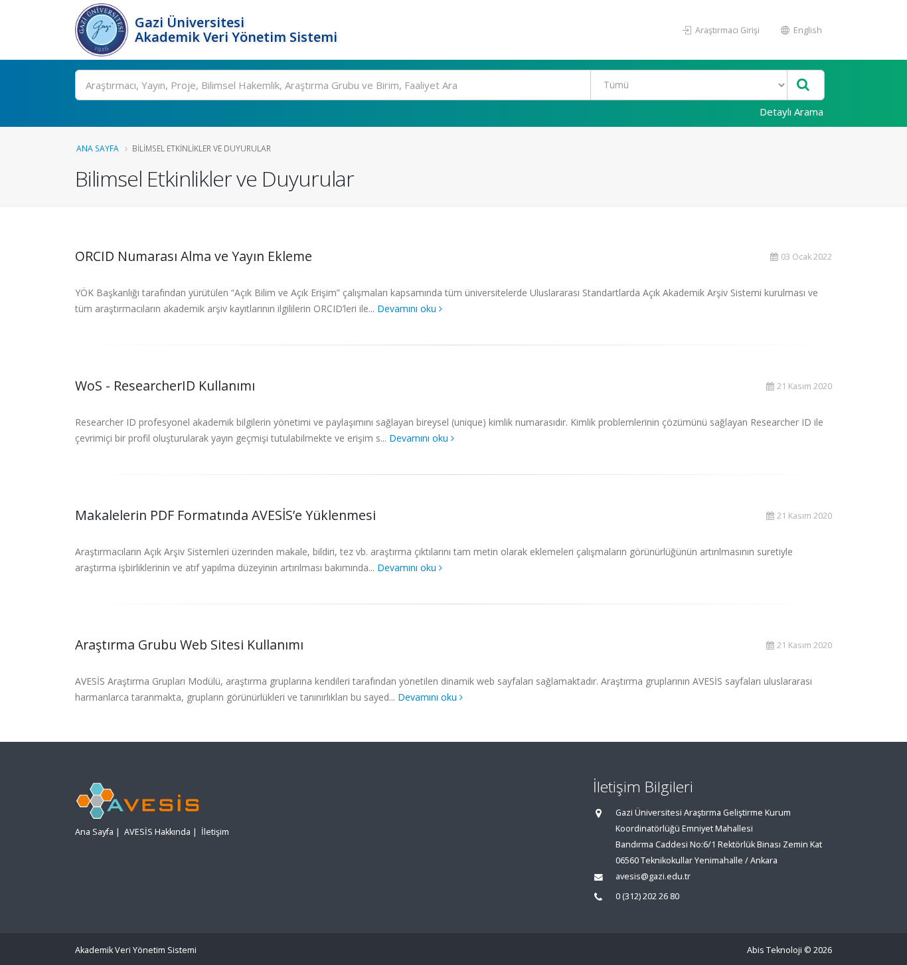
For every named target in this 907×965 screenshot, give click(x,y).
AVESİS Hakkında (157, 831)
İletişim (215, 831)
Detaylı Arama (791, 111)
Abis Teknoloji (774, 950)
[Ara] (803, 85)
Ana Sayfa (97, 148)
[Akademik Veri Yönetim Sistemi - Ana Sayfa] (103, 30)
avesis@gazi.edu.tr (653, 876)
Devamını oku (408, 308)
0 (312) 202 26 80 (647, 896)
